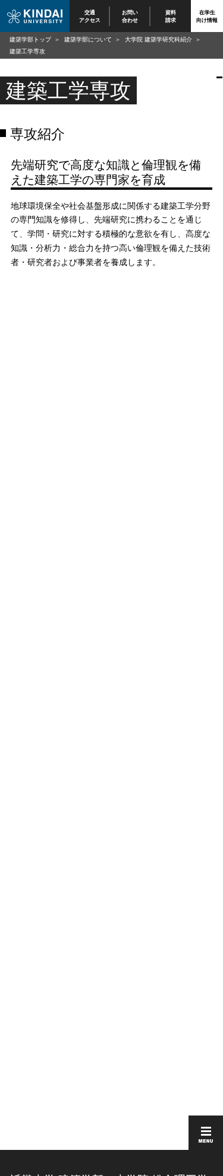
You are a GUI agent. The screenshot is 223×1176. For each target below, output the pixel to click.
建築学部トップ (30, 39)
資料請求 (170, 15)
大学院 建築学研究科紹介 (158, 39)
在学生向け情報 (207, 15)
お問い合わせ (131, 15)
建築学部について (88, 39)
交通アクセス (89, 15)
